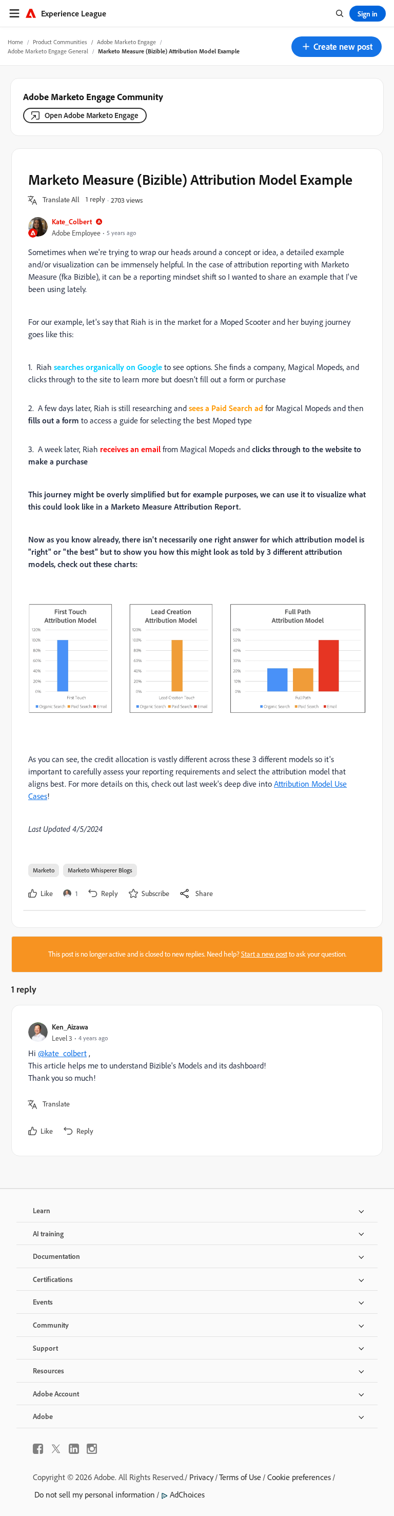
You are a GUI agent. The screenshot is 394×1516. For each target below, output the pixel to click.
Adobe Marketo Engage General (48, 51)
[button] (336, 46)
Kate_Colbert (72, 221)
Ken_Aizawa (70, 1026)
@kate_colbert (62, 1053)
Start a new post (264, 954)
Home (15, 42)
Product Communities (60, 42)
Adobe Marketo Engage (126, 42)
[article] (194, 1080)
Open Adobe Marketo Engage (92, 115)
